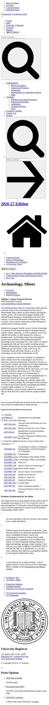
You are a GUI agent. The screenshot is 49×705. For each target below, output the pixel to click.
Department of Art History (16, 262)
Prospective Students (14, 584)
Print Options (14, 32)
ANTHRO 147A (11, 457)
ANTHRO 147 (10, 454)
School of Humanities (14, 260)
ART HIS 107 (9, 480)
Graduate (10, 97)
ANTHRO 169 (10, 471)
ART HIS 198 (9, 490)
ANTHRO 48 (9, 449)
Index (8, 23)
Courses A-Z (11, 113)
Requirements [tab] (11, 292)
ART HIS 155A (10, 483)
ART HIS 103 (9, 477)
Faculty (9, 21)
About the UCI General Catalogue (19, 589)
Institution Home (12, 10)
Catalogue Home (12, 8)
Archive (9, 115)
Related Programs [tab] (13, 295)
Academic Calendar (14, 111)
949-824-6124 (6, 656)
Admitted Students (13, 586)
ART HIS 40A (10, 424)
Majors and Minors (18, 86)
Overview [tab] (10, 290)
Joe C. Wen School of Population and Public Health (26, 273)
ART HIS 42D (10, 428)
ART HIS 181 (9, 486)
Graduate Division (18, 106)
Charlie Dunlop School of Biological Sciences (24, 276)
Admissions (15, 90)
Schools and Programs (20, 88)
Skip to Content (12, 3)
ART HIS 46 (9, 432)
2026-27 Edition (14, 203)
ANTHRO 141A (11, 437)
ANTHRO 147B (10, 460)
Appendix (10, 27)
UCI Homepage (12, 595)
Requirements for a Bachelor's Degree (26, 92)
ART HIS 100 (9, 474)
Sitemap (9, 30)
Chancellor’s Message (14, 25)
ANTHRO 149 (10, 465)
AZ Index (10, 5)
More (13, 95)
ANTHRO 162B (10, 468)
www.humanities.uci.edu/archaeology (16, 304)
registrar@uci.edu (21, 656)
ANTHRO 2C (7, 418)
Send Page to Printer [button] (14, 678)
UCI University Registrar (16, 593)
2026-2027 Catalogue (14, 697)
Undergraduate (12, 83)
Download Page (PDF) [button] (15, 687)
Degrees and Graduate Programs (24, 100)
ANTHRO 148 (10, 462)
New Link (10, 278)
